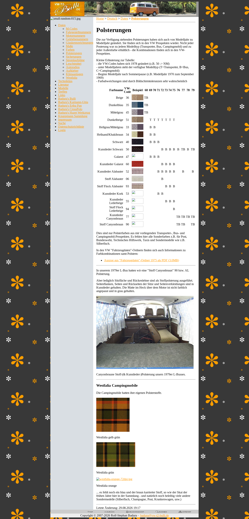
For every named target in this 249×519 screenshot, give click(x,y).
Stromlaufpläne (75, 60)
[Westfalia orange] (114, 479)
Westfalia (71, 77)
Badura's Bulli (67, 98)
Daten (62, 25)
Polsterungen (74, 53)
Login (62, 130)
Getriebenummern (77, 39)
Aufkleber (72, 70)
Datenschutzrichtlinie (71, 126)
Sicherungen (73, 56)
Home (100, 18)
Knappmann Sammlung (72, 116)
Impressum (65, 119)
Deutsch (112, 18)
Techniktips (65, 81)
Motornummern (75, 35)
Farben (70, 49)
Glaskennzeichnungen (79, 42)
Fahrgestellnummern (78, 32)
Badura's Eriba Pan (70, 105)
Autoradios (73, 67)
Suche (62, 123)
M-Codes (71, 28)
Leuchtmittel (73, 63)
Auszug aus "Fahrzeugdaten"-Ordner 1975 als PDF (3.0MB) (141, 260)
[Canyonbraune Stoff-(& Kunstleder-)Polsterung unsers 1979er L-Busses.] (145, 367)
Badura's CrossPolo (70, 109)
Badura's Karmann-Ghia (73, 102)
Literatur (63, 84)
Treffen (62, 91)
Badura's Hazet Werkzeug (74, 112)
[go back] (109, 511)
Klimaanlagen (74, 74)
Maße (69, 46)
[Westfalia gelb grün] (113, 430)
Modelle (63, 88)
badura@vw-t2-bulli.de (154, 515)
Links (61, 95)
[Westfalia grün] (115, 466)
